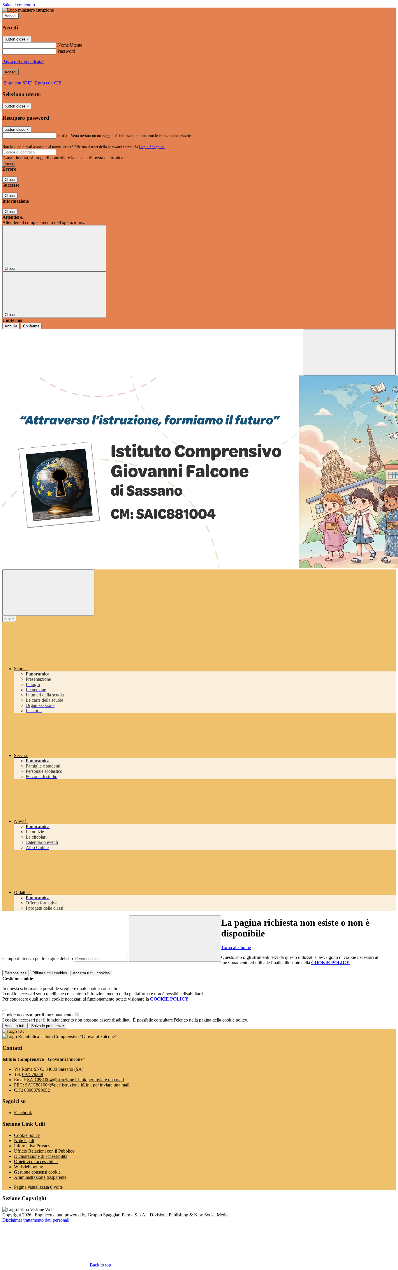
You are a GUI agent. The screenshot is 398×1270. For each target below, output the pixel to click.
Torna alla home (236, 947)
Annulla (11, 326)
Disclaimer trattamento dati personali (35, 1220)
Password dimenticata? (23, 61)
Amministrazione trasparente (40, 1177)
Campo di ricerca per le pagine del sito (37, 958)
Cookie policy (27, 1135)
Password (66, 51)
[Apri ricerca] (350, 352)
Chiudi (10, 179)
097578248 (32, 1074)
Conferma (31, 326)
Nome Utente (69, 45)
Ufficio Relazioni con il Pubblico (44, 1151)
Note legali (24, 1140)
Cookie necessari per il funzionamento (38, 1014)
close (9, 619)
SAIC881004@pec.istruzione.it (77, 1084)
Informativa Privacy (32, 1145)
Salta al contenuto (18, 4)
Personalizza (16, 973)
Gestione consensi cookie (37, 1172)
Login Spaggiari (152, 146)
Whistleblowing (28, 1166)
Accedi (10, 16)
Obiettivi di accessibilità (36, 1161)
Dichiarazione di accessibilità (40, 1156)
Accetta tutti (91, 973)
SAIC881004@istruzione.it (75, 1079)
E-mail (63, 135)
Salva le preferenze (47, 1026)
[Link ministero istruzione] (28, 10)
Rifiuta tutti (49, 973)
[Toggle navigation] (48, 592)
